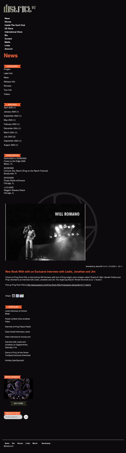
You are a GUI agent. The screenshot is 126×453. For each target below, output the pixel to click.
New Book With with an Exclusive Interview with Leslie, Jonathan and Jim (50, 271)
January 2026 (10, 112)
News (11, 55)
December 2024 (11, 128)
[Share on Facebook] (17, 296)
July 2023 (8, 136)
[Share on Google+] (22, 296)
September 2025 (11, 116)
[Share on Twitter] (13, 296)
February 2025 (10, 124)
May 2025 (8, 120)
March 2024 (9, 132)
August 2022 (9, 145)
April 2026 (8, 107)
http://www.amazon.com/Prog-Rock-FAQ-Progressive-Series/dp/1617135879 (59, 285)
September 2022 (11, 141)
